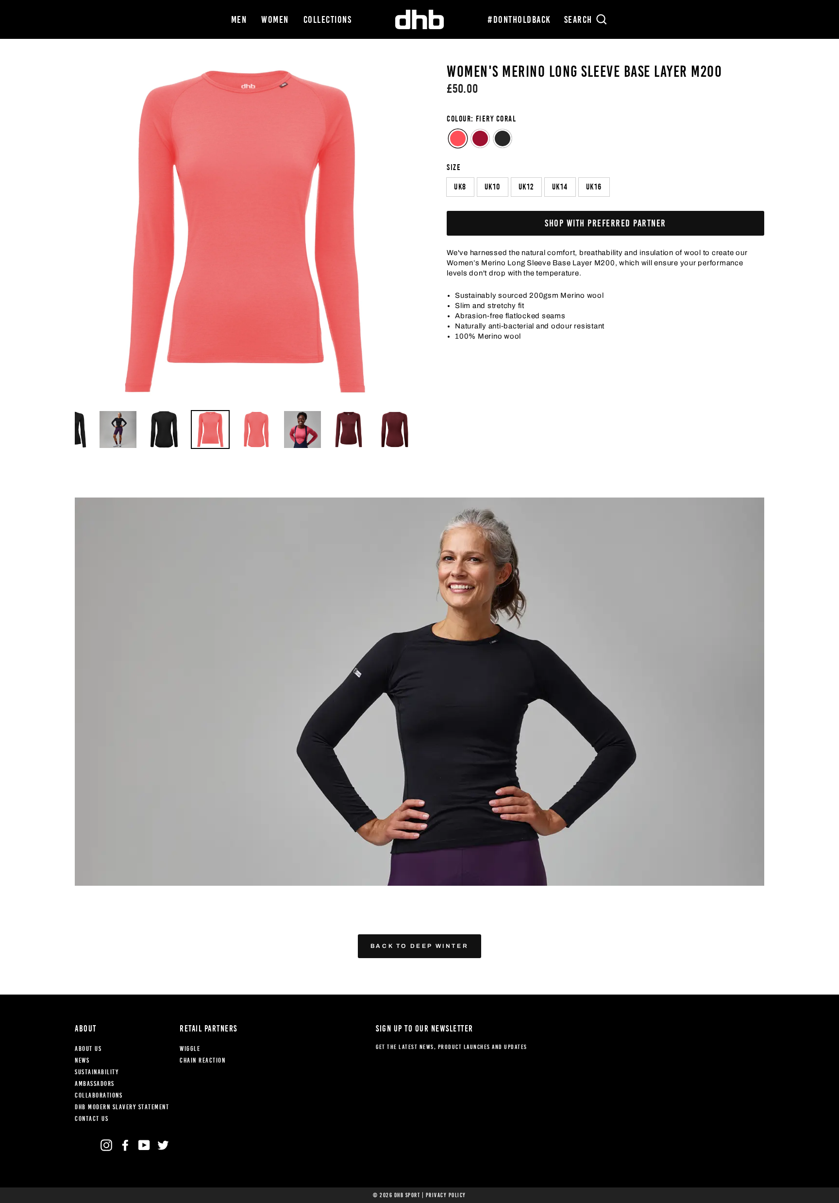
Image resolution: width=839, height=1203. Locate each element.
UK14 (560, 186)
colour (481, 118)
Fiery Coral (458, 138)
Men (239, 19)
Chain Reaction (202, 1060)
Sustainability (96, 1072)
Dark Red (480, 138)
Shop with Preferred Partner (605, 223)
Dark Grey (502, 138)
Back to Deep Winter (419, 946)
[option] (244, 233)
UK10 (493, 186)
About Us (88, 1048)
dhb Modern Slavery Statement (122, 1107)
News (82, 1060)
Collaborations (98, 1095)
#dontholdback (519, 19)
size (454, 167)
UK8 (460, 186)
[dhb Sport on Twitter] (163, 1145)
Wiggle (190, 1048)
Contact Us (91, 1118)
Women (275, 19)
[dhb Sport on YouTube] (144, 1145)
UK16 (594, 186)
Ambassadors (95, 1083)
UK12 (526, 186)
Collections (327, 19)
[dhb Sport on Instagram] (106, 1145)
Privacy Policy (446, 1195)
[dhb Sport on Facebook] (125, 1145)
